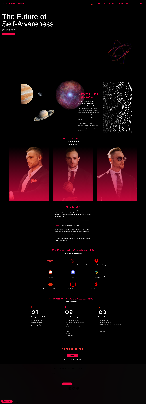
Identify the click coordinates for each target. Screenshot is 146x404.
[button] (90, 194)
